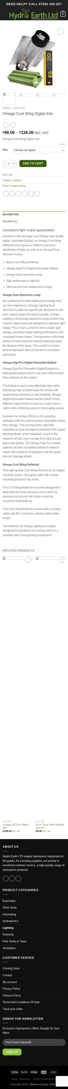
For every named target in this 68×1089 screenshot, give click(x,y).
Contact (7, 975)
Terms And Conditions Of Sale (21, 1002)
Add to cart (33, 163)
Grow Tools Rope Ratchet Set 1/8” (50, 826)
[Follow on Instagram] (12, 878)
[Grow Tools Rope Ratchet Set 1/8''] (50, 687)
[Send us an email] (18, 878)
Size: (5, 150)
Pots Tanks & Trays (14, 941)
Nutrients (8, 934)
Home (6, 108)
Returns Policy (12, 995)
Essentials (9, 900)
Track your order (13, 1009)
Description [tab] (11, 214)
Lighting (19, 108)
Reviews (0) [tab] (10, 221)
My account (10, 982)
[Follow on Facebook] (6, 878)
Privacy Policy (11, 988)
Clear (62, 144)
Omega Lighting (18, 186)
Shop (14, 1079)
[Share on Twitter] (18, 194)
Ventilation (9, 948)
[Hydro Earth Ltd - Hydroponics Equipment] (33, 14)
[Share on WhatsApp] (6, 194)
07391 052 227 (50, 4)
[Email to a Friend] (25, 194)
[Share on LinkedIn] (37, 194)
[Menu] (5, 14)
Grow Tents (10, 907)
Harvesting (9, 914)
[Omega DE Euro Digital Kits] (17, 687)
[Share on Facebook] (12, 194)
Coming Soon (11, 968)
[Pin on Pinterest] (31, 194)
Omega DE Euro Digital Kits (15, 826)
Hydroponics (10, 921)
